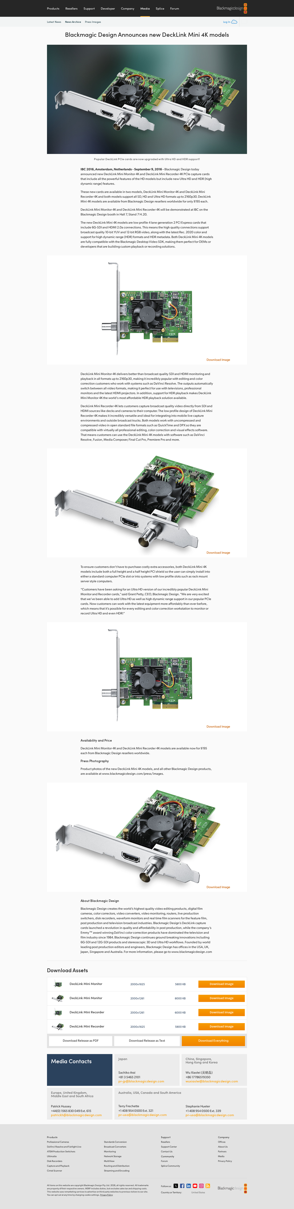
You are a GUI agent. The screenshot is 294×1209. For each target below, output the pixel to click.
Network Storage (112, 1156)
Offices (221, 1141)
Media (145, 8)
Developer (108, 8)
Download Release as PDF (81, 1040)
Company (127, 8)
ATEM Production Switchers (61, 1151)
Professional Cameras (58, 1141)
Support (89, 8)
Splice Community (170, 1165)
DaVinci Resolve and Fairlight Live (64, 1146)
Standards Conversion (115, 1141)
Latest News (54, 22)
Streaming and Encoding (116, 1170)
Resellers (71, 8)
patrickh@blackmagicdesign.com (76, 1115)
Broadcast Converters (115, 1146)
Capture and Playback (58, 1165)
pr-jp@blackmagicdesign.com (141, 1081)
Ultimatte (52, 1156)
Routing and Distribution (117, 1165)
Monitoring (110, 1151)
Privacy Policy (225, 1160)
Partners (222, 1151)
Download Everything (213, 1040)
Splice (160, 8)
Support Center (169, 1146)
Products (53, 8)
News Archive (73, 21)
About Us (223, 1146)
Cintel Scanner (54, 1170)
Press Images (93, 22)
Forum (174, 8)
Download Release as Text (147, 1040)
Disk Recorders (54, 1160)
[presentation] (52, 99)
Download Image (218, 359)
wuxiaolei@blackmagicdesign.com (212, 1081)
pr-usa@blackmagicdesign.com (142, 1115)
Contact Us (166, 1151)
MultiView (109, 1160)
